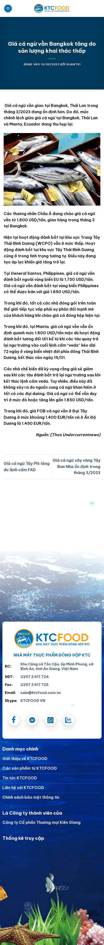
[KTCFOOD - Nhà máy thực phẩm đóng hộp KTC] (52, 8)
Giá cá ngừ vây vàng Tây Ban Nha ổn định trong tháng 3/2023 (76, 466)
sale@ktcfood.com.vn (41, 693)
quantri (73, 64)
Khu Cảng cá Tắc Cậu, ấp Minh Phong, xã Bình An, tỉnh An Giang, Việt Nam (57, 666)
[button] (8, 9)
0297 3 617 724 (35, 677)
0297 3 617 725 (35, 685)
